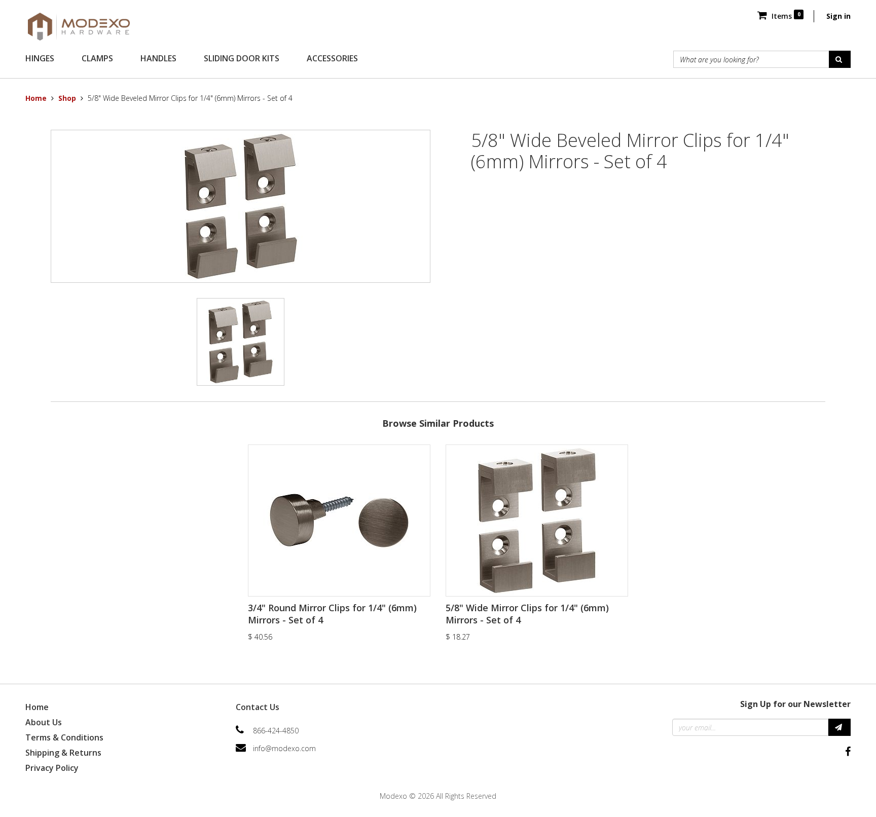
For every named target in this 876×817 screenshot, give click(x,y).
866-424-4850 (276, 730)
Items (785, 16)
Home (36, 98)
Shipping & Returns (63, 752)
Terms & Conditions (64, 737)
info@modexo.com (284, 748)
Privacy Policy (52, 767)
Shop (67, 98)
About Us (43, 722)
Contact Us (257, 707)
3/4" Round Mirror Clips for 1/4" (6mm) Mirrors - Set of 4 (332, 614)
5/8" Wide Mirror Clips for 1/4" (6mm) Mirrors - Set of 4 (527, 614)
